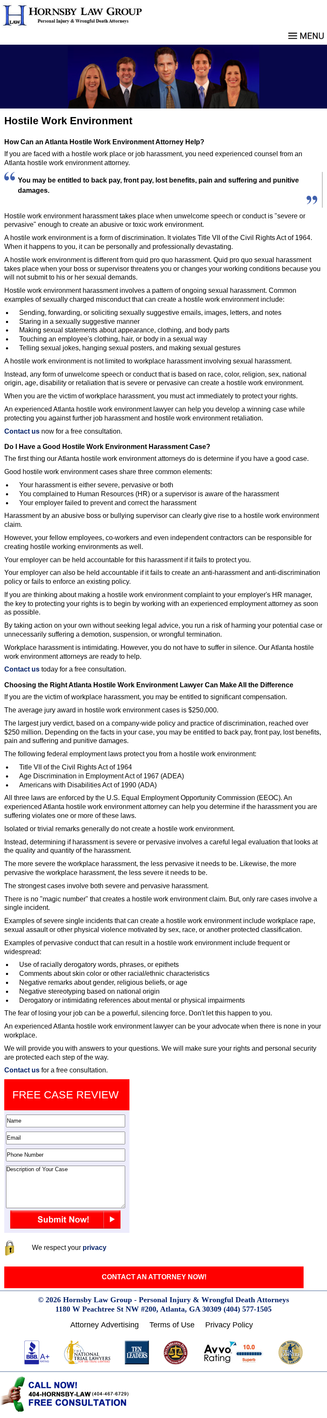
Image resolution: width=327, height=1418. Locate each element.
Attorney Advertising (104, 1325)
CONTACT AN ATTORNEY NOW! (154, 1277)
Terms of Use (172, 1325)
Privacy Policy (229, 1325)
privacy (94, 1247)
